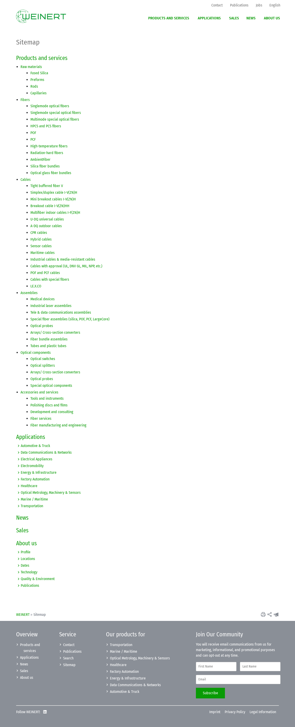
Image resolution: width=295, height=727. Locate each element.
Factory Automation (35, 479)
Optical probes (41, 326)
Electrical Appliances (36, 459)
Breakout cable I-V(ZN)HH (49, 206)
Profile (25, 552)
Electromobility (32, 466)
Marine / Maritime (34, 499)
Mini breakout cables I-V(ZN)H (53, 199)
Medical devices (42, 299)
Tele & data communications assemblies (60, 312)
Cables (26, 179)
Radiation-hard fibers (46, 153)
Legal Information (263, 712)
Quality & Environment (38, 579)
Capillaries (38, 93)
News (22, 517)
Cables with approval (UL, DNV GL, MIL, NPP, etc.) (66, 266)
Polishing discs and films (49, 405)
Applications (30, 437)
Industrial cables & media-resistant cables (62, 259)
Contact (68, 645)
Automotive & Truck (35, 446)
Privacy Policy (235, 712)
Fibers (25, 100)
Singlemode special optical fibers (55, 112)
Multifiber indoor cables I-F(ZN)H (55, 212)
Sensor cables (41, 246)
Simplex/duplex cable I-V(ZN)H (53, 192)
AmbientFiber (40, 159)
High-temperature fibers (49, 146)
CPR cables (38, 232)
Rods (34, 86)
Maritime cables (42, 252)
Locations (28, 559)
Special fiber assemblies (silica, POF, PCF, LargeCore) (69, 319)
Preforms (37, 79)
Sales (22, 530)
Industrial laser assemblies (50, 306)
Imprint (214, 712)
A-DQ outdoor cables (46, 226)
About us (26, 543)
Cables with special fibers (49, 279)
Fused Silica (39, 73)
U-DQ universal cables (47, 219)
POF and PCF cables (45, 273)
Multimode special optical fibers (54, 119)
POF (33, 133)
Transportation (32, 506)
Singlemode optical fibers (49, 106)
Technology (29, 572)
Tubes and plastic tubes (48, 346)
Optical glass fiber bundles (50, 173)
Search (68, 658)
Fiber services (40, 418)
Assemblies (29, 293)
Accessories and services (39, 392)
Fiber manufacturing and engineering (58, 425)
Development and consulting (51, 412)
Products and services (42, 58)
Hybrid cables (41, 239)
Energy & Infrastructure (38, 472)
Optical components (36, 352)
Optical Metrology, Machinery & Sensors (51, 492)
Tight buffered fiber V (46, 186)
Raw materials (31, 67)
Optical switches (42, 359)
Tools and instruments (47, 398)
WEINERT (23, 614)
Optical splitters (42, 365)
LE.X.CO (35, 286)
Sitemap (69, 665)
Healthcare (29, 486)
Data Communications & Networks (46, 452)
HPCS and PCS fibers (45, 126)
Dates (25, 565)
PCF (33, 139)
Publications (30, 585)
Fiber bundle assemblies (49, 339)
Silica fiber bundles (45, 166)
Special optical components (51, 385)
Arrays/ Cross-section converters (55, 332)
